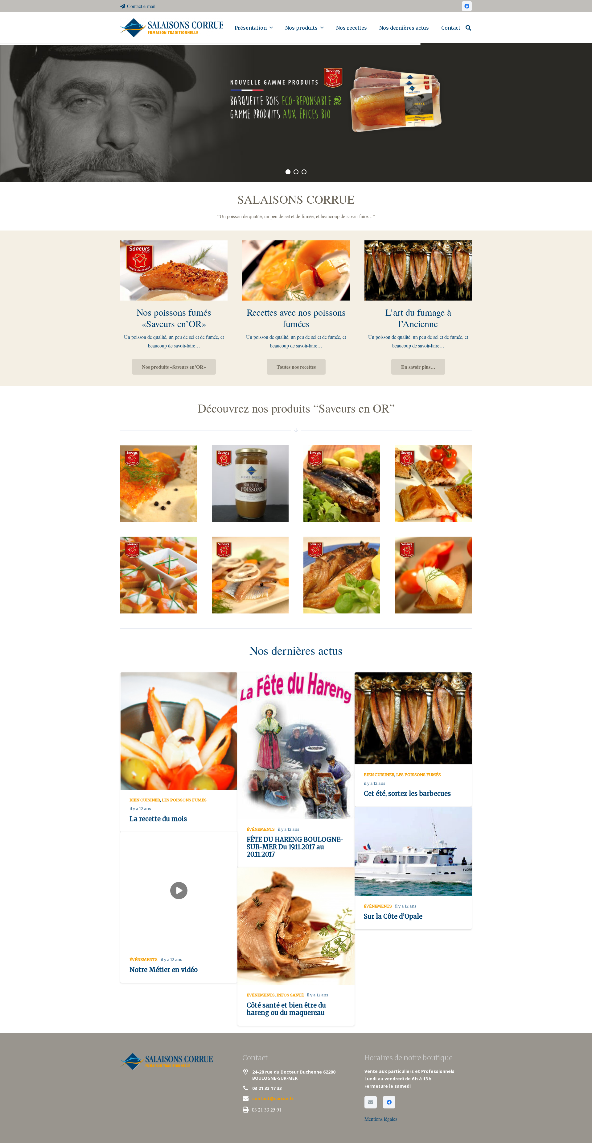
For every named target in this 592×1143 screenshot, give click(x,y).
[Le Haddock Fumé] (159, 484)
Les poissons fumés (184, 799)
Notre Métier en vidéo (164, 970)
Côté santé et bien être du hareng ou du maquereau (286, 1008)
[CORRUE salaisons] (171, 27)
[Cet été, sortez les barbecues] (413, 718)
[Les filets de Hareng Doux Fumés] (251, 575)
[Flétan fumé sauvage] (434, 575)
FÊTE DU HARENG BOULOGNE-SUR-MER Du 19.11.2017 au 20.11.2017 (295, 847)
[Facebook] (467, 6)
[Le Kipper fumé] (342, 575)
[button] (271, 28)
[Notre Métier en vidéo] (178, 890)
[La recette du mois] (178, 731)
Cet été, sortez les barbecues (407, 793)
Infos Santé (290, 994)
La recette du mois (158, 819)
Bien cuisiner (145, 799)
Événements (261, 829)
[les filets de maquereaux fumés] (434, 484)
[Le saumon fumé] (159, 575)
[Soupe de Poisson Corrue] (251, 484)
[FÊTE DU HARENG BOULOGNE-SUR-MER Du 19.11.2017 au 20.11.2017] (296, 745)
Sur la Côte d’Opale (393, 916)
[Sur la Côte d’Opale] (413, 851)
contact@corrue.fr (273, 1098)
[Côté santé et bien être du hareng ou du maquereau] (296, 926)
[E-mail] (370, 1102)
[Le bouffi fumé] (342, 484)
